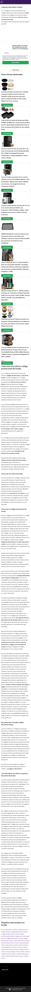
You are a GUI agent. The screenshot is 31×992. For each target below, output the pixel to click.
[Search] (28, 2)
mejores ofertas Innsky (8, 954)
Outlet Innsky (5, 952)
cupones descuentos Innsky (10, 943)
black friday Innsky (12, 956)
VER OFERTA (7, 105)
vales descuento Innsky (8, 947)
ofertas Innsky (23, 945)
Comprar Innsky (22, 947)
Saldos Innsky (25, 952)
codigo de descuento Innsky (10, 934)
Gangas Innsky (23, 949)
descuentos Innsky (12, 945)
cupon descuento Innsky (21, 941)
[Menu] (2, 2)
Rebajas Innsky (15, 952)
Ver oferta (15, 62)
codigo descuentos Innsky (19, 932)
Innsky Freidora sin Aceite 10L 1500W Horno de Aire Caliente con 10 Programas (20, 47)
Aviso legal (5, 969)
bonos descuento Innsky (8, 930)
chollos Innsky (5, 932)
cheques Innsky (22, 930)
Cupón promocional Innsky (9, 949)
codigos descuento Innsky (14, 938)
